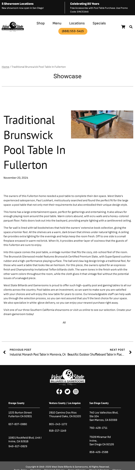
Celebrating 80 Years (84, 4)
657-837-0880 (17, 424)
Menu (57, 23)
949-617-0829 (17, 446)
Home (5, 67)
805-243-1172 (58, 424)
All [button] (64, 322)
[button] (131, 26)
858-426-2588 (98, 452)
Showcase (67, 76)
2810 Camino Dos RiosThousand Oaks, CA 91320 (65, 414)
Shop (41, 23)
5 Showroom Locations (18, 4)
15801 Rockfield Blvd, (21, 437)
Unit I (37, 437)
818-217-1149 (57, 430)
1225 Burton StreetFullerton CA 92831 (20, 414)
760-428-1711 (98, 428)
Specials (99, 23)
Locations (77, 23)
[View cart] (123, 26)
